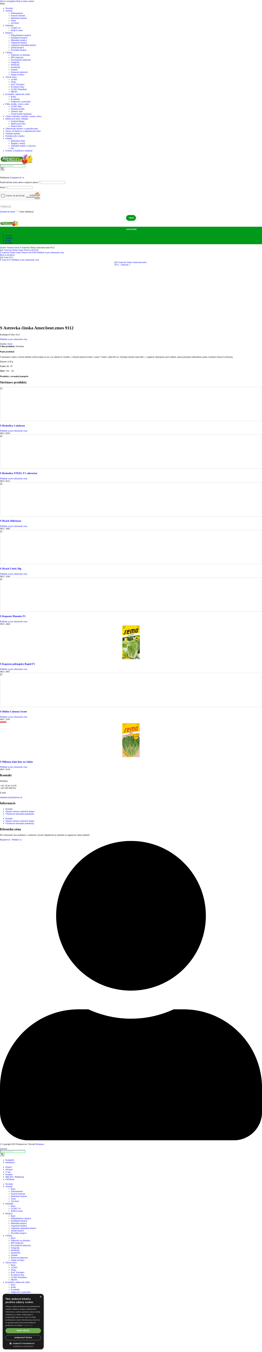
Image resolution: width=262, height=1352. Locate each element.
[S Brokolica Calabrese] (131, 420)
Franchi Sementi (18, 15)
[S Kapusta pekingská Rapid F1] (131, 658)
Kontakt (8, 809)
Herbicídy (15, 65)
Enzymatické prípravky (21, 60)
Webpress (40, 1144)
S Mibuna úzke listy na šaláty (16, 761)
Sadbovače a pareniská (21, 101)
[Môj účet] (131, 173)
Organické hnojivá (19, 42)
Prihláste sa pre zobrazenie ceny (50, 252)
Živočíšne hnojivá (18, 50)
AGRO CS (16, 28)
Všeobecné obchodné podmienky (19, 814)
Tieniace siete (17, 111)
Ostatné (14, 69)
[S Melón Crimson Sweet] (131, 706)
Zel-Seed (15, 23)
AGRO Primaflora (19, 89)
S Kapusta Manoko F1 (13, 616)
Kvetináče (15, 99)
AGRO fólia (16, 106)
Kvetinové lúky (17, 87)
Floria (13, 82)
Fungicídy (15, 62)
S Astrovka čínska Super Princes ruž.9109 (18, 252)
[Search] (2, 169)
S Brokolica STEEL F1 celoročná (18, 473)
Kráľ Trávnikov (18, 84)
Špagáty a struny (18, 143)
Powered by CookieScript (23, 1346)
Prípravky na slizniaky (20, 55)
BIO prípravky (17, 57)
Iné (12, 148)
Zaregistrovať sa (17, 177)
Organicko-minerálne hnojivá (23, 45)
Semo (13, 20)
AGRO (14, 79)
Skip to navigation (8, 1)
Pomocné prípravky (19, 72)
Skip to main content (25, 1)
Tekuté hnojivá (17, 47)
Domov (3, 247)
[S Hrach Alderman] (131, 515)
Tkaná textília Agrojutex (21, 114)
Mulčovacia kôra (18, 124)
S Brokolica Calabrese (12, 425)
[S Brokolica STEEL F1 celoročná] (131, 468)
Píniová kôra (16, 126)
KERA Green (17, 30)
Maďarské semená (19, 18)
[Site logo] (17, 163)
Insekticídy (15, 67)
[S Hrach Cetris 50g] (131, 563)
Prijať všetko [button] (23, 1330)
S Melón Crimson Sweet (13, 711)
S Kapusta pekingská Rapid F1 (17, 663)
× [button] (41, 1297)
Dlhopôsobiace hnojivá (21, 35)
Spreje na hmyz (17, 74)
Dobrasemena (17, 13)
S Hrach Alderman (10, 520)
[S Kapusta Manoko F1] (131, 611)
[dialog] (23, 1321)
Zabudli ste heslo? (8, 212)
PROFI (14, 92)
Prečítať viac (28, 1325)
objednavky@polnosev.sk (11, 797)
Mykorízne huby (18, 141)
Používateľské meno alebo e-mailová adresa (19, 182)
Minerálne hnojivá (19, 40)
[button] (23, 1343)
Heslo (3, 187)
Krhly (13, 96)
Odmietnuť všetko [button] (23, 1337)
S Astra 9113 (6, 260)
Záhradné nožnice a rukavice (23, 146)
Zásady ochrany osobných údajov (20, 811)
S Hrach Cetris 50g (10, 568)
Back (13, 1189)
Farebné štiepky (18, 121)
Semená (10, 247)
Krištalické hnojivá (19, 38)
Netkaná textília (17, 109)
